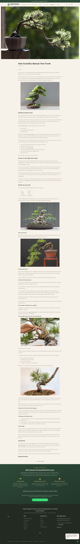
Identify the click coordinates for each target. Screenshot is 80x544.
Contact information (24, 541)
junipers (27, 180)
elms (39, 291)
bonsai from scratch (32, 312)
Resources (26, 526)
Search (41, 518)
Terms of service (36, 541)
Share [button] (20, 69)
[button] (26, 4)
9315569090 (61, 524)
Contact (25, 528)
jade (47, 291)
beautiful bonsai (21, 445)
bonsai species (30, 147)
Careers (41, 524)
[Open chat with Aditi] (77, 541)
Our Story (42, 520)
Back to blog (41, 461)
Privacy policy (17, 541)
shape (24, 164)
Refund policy (30, 541)
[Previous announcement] (7, 1)
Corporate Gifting (43, 526)
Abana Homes (12, 541)
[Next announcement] (72, 1)
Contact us (42, 522)
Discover (25, 522)
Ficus (42, 291)
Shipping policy (42, 541)
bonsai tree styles (31, 134)
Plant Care (26, 524)
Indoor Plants (26, 520)
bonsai (33, 443)
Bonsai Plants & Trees (28, 518)
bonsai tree (24, 125)
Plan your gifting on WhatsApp (40, 499)
